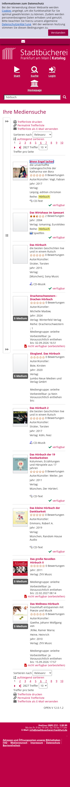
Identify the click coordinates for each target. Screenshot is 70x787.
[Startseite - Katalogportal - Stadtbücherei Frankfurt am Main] (35, 53)
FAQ (5, 742)
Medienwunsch (18, 742)
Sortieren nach (22, 134)
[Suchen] (64, 97)
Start (17, 76)
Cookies (6, 10)
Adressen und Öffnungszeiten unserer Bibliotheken (31, 740)
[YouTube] (17, 42)
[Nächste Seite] (15, 147)
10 (61, 142)
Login (52, 76)
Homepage (35, 90)
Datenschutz (53, 742)
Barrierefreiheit (11, 745)
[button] (6, 235)
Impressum (36, 742)
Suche (34, 76)
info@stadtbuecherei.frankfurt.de (48, 730)
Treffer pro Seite (23, 151)
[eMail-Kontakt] (23, 42)
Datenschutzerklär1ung (16, 24)
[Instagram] (11, 42)
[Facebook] (5, 42)
